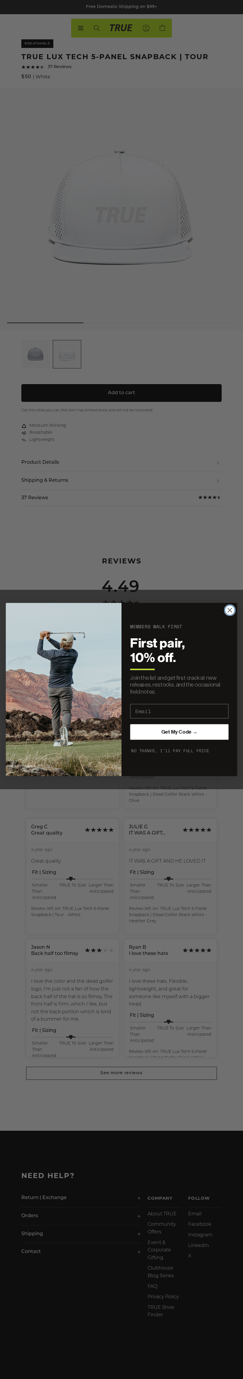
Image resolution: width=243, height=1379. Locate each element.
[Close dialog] (230, 610)
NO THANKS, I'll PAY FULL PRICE (170, 751)
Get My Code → (179, 732)
